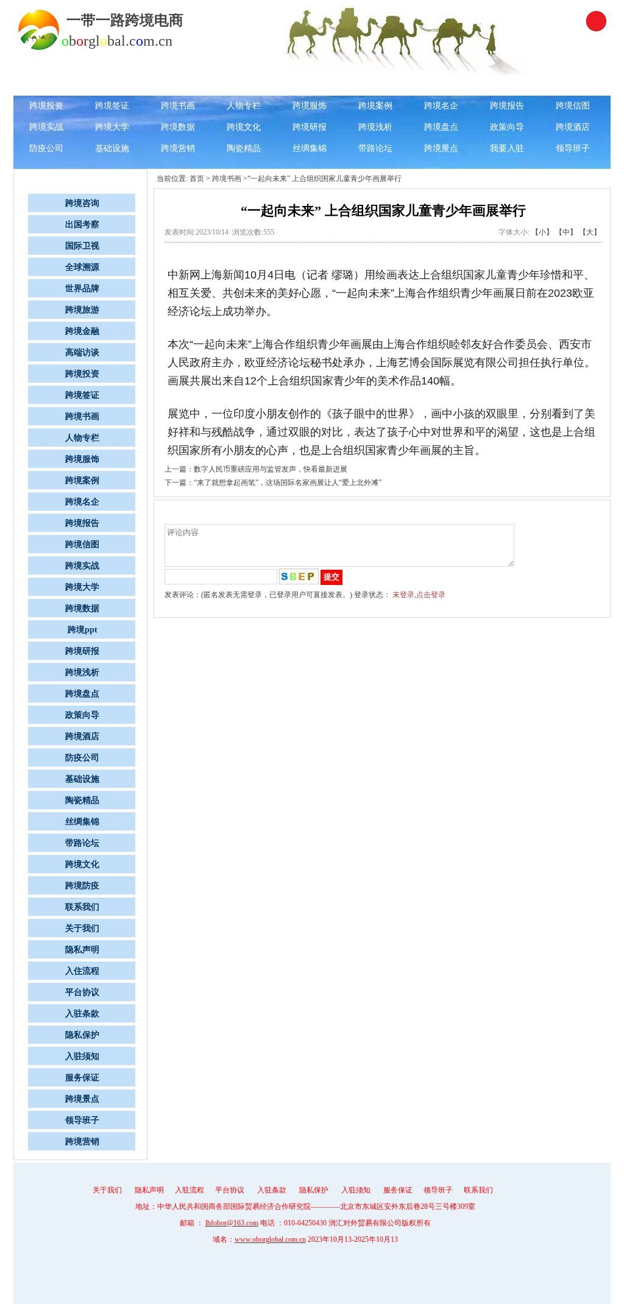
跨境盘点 (441, 127)
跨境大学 (112, 127)
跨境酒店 (573, 127)
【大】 (590, 232)
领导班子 (573, 148)
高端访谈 (573, 84)
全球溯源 (309, 84)
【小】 (542, 232)
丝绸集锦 (309, 148)
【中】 (566, 232)
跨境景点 (441, 148)
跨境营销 (178, 148)
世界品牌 (375, 84)
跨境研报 (309, 127)
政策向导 (507, 127)
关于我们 (82, 928)
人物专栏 (244, 105)
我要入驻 (507, 148)
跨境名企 (441, 105)
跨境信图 (573, 105)
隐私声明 (82, 949)
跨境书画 (178, 105)
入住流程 (82, 971)
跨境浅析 (375, 127)
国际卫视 (244, 84)
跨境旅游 (441, 84)
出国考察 (178, 84)
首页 (197, 178)
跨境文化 (244, 127)
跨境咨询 (112, 84)
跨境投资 (46, 105)
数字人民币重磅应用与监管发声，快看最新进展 (270, 469)
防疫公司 (46, 148)
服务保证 (82, 1077)
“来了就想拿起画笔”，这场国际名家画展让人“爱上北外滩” (287, 482)
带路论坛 (375, 148)
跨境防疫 (82, 885)
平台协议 (82, 992)
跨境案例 (375, 105)
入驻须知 (82, 1056)
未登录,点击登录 (418, 594)
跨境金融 (507, 84)
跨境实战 (46, 127)
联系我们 (82, 907)
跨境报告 (507, 105)
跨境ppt (83, 629)
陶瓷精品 (244, 148)
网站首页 (46, 84)
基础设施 (112, 148)
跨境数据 (178, 127)
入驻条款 (82, 1013)
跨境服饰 (309, 105)
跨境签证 (112, 105)
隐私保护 (82, 1035)
